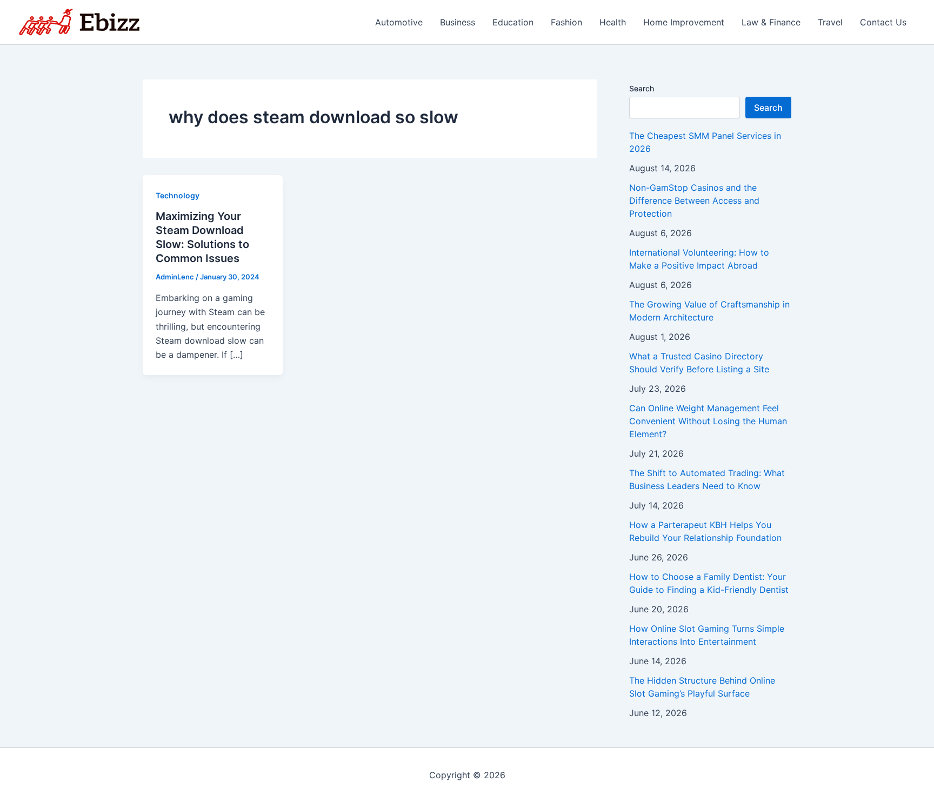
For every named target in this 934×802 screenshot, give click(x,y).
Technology (177, 195)
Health (612, 22)
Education (512, 22)
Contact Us (883, 22)
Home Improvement (683, 22)
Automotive (399, 22)
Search (641, 88)
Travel (830, 22)
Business (457, 22)
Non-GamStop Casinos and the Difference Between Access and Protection (694, 200)
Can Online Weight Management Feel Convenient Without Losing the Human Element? (708, 421)
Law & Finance (771, 22)
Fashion (566, 22)
